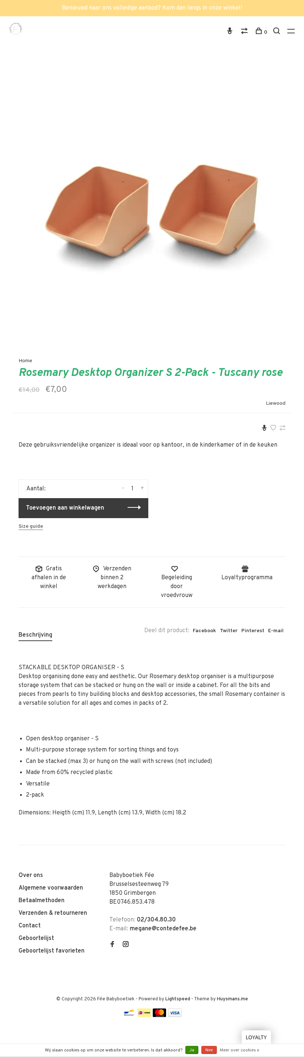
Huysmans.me (232, 999)
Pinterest (252, 631)
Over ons (31, 875)
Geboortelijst (36, 938)
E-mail (276, 631)
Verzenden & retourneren (53, 913)
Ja (191, 1050)
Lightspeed (177, 999)
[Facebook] (112, 945)
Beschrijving (35, 635)
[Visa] (175, 1015)
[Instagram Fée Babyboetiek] (126, 945)
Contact (30, 926)
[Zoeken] (277, 32)
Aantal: (36, 489)
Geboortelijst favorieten (52, 951)
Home (25, 361)
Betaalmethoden (42, 900)
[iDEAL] (144, 1015)
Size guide (31, 526)
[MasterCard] (159, 1015)
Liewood (275, 403)
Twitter (229, 631)
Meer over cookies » (239, 1050)
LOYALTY (256, 1037)
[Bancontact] (129, 1015)
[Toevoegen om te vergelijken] (282, 429)
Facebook (204, 631)
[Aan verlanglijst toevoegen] (273, 429)
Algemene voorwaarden (51, 888)
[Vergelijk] (245, 32)
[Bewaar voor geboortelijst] (264, 429)
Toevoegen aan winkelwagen (65, 508)
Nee (209, 1050)
